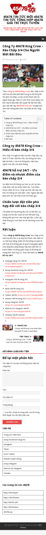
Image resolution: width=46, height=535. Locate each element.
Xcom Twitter (9, 454)
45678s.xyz (8, 512)
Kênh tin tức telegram (12, 468)
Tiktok (6, 449)
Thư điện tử (7, 397)
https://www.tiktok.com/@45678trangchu (23, 291)
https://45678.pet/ (34, 298)
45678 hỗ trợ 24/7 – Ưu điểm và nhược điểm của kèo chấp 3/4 (21, 129)
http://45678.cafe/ (11, 502)
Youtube (7, 473)
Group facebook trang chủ (14, 439)
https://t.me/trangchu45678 (17, 305)
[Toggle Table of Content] (38, 119)
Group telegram (10, 463)
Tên (4, 390)
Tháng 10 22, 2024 (11, 59)
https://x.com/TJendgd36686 (30, 295)
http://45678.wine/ (11, 507)
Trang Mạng (8, 405)
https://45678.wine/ (11, 497)
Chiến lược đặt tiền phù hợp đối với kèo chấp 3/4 (22, 134)
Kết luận (9, 139)
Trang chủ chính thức (12, 434)
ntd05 (24, 59)
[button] (42, 39)
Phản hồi (6, 370)
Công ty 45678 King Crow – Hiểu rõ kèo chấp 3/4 (22, 123)
